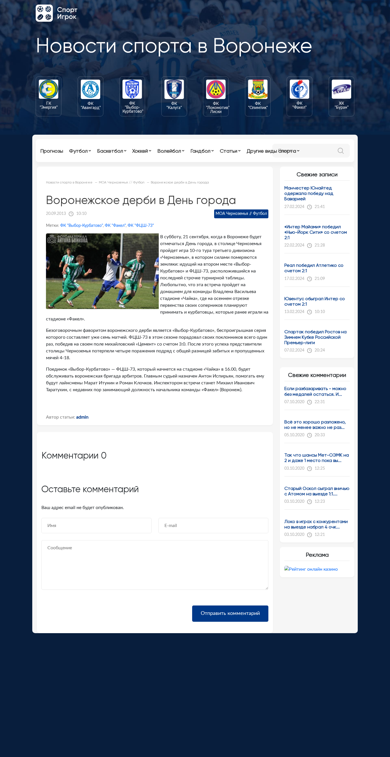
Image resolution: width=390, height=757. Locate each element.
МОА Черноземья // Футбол (241, 214)
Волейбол (169, 151)
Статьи (228, 151)
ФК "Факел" (115, 226)
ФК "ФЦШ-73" (141, 226)
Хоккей (140, 151)
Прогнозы (51, 151)
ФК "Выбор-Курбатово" (81, 226)
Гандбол (200, 151)
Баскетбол (110, 151)
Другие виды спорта (271, 151)
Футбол (78, 151)
